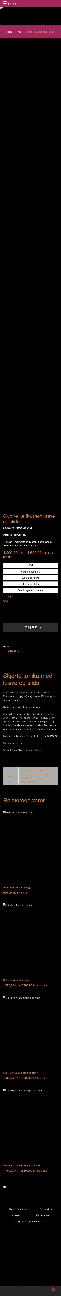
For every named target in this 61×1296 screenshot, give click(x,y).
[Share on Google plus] (25, 646)
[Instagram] (24, 1232)
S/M (24, 770)
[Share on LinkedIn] (21, 646)
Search (30, 1291)
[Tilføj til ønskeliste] (30, 639)
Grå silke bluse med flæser (16, 980)
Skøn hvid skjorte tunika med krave (20, 1072)
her (21, 743)
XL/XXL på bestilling (31, 778)
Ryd (8, 596)
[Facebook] (7, 1232)
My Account (10, 1291)
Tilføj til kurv (33, 627)
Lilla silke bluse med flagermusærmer (21, 1165)
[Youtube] (15, 1232)
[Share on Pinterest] (29, 646)
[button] (5, 3)
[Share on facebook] (12, 646)
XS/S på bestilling (35, 770)
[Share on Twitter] (17, 646)
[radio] (30, 565)
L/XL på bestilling (40, 774)
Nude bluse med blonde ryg (16, 887)
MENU (12, 4)
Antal (5, 600)
